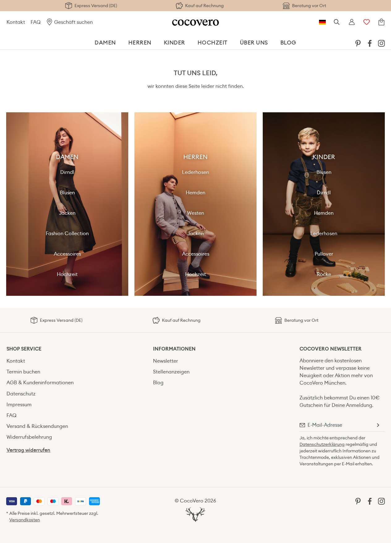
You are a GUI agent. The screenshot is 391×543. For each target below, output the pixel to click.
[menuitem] (358, 43)
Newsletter (165, 361)
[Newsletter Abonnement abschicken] (378, 425)
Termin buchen (23, 371)
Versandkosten (24, 520)
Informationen (174, 349)
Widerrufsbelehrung (29, 437)
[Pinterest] (358, 43)
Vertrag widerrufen (28, 450)
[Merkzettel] (366, 22)
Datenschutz (21, 393)
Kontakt (15, 22)
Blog (158, 382)
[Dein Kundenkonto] (351, 22)
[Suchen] (336, 22)
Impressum (19, 404)
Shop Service (23, 349)
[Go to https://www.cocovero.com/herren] (195, 204)
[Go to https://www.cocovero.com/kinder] (324, 204)
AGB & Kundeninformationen (40, 382)
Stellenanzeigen (171, 371)
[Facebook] (369, 43)
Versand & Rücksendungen (37, 426)
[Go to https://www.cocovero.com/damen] (67, 204)
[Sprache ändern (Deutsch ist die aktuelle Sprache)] (322, 22)
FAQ (35, 22)
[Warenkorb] (381, 22)
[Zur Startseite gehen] (195, 22)
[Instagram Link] (381, 43)
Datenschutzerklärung (322, 444)
